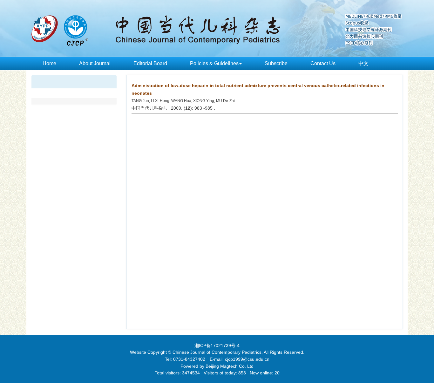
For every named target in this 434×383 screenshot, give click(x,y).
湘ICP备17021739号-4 (217, 345)
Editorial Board (150, 63)
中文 (363, 63)
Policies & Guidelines (214, 63)
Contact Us (323, 63)
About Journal (95, 63)
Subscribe (276, 63)
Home (49, 63)
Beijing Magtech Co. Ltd (230, 366)
